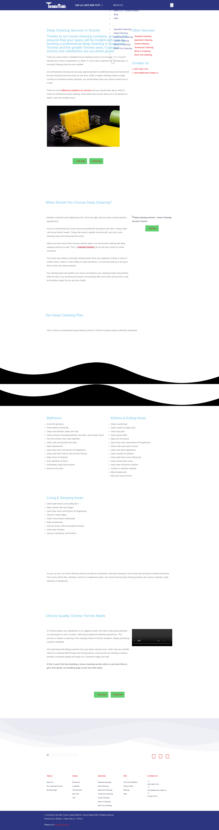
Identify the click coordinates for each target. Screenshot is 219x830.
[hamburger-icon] (171, 5)
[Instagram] (160, 756)
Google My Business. (62, 825)
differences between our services (76, 90)
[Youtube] (167, 756)
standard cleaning (85, 247)
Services (117, 23)
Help (116, 18)
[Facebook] (154, 756)
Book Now (118, 53)
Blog (116, 14)
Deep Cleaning (121, 33)
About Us (118, 5)
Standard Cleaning (122, 29)
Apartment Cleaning (123, 36)
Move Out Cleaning (123, 48)
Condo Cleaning (121, 40)
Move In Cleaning (122, 44)
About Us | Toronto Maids (126, 10)
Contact (117, 57)
